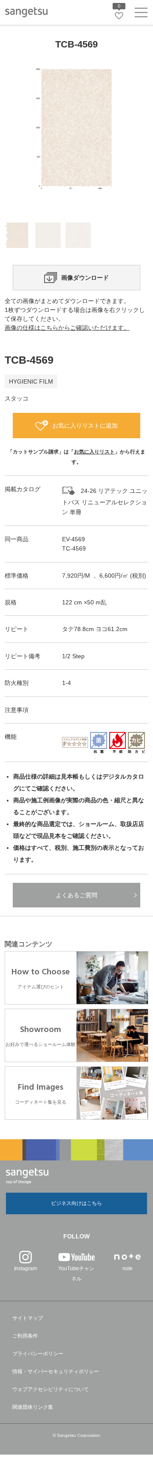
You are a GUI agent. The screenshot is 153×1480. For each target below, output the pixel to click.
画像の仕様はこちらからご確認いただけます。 (67, 327)
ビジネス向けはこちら (76, 1203)
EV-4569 (73, 539)
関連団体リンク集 (32, 1407)
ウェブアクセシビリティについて (50, 1389)
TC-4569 (74, 548)
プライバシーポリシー (37, 1354)
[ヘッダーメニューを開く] (141, 14)
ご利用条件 (25, 1336)
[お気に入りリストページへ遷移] (119, 15)
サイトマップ (27, 1318)
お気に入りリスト (94, 452)
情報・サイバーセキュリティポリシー (55, 1371)
